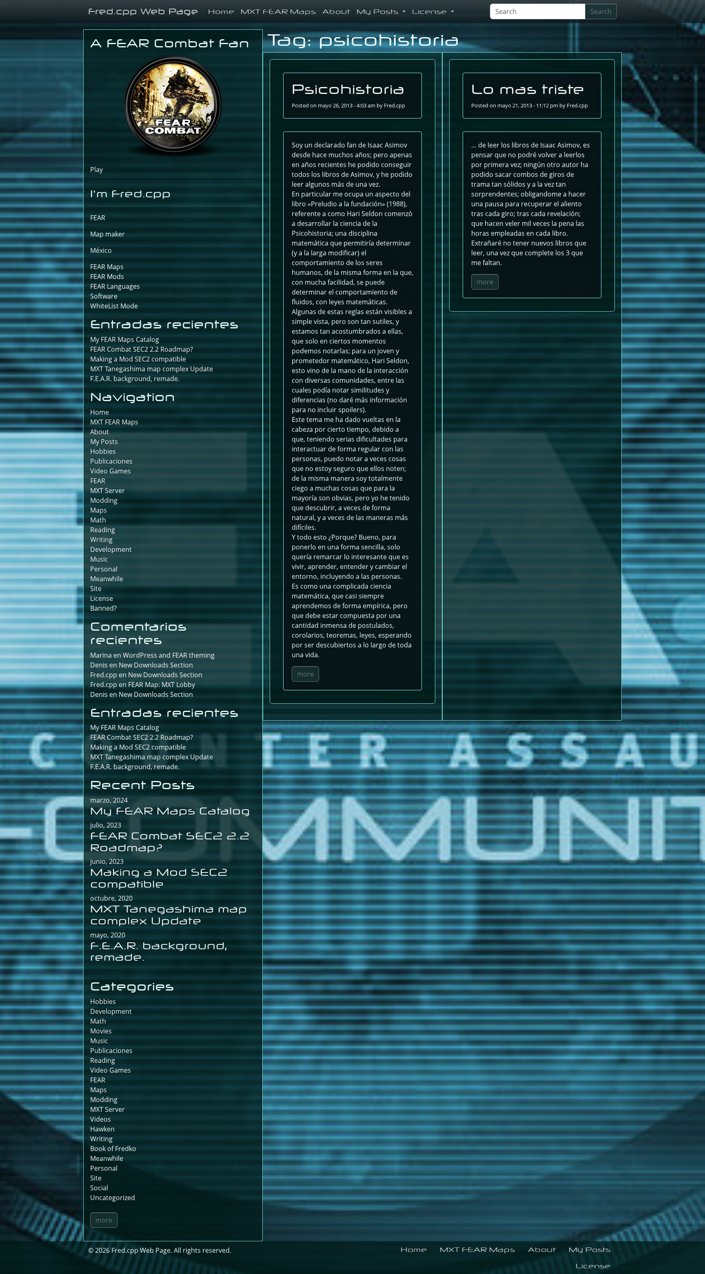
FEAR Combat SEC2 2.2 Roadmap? (141, 349)
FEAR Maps (107, 266)
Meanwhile (106, 578)
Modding (104, 500)
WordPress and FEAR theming (169, 655)
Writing (101, 539)
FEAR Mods (107, 276)
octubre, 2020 (111, 898)
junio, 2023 (107, 861)
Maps (98, 510)
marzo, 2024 (109, 800)
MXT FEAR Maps (278, 11)
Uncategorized (112, 1197)
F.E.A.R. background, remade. (135, 378)
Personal (104, 568)
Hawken (102, 1129)
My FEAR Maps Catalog (124, 339)
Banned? (103, 608)
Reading (102, 529)
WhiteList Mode (114, 305)
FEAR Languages (115, 286)
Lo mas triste (528, 88)
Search (601, 11)
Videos (100, 1119)
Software (104, 296)
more (305, 673)
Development (111, 549)
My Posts (379, 11)
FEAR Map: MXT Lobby (161, 684)
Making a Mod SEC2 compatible (138, 359)
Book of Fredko (113, 1148)
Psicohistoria (348, 88)
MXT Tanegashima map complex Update (151, 368)
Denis (99, 694)
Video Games (110, 470)
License (430, 11)
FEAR (97, 217)
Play (96, 169)
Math (98, 519)
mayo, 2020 (107, 934)
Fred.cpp (394, 105)
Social (99, 1187)
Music (99, 559)
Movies (101, 1030)
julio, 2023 (105, 825)
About (336, 11)
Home (221, 11)
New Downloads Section (156, 664)
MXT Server (107, 490)
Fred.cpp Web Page (143, 11)
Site (96, 588)
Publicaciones (111, 461)
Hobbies (103, 451)
